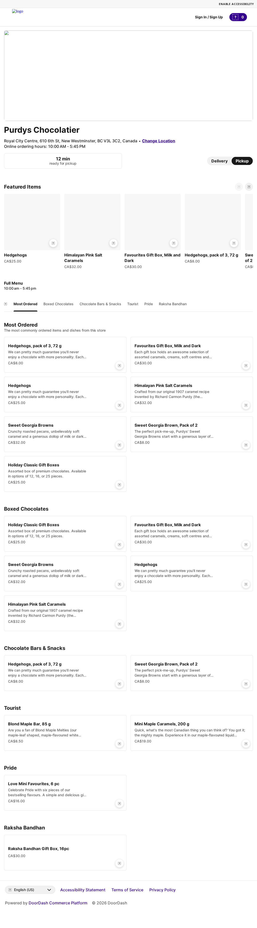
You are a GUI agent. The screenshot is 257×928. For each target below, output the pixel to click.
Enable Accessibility (236, 4)
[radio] (219, 161)
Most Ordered (25, 304)
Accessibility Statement (82, 889)
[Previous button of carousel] (239, 187)
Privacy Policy (162, 889)
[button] (32, 230)
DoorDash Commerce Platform (58, 902)
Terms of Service (127, 889)
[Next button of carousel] (249, 187)
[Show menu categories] (6, 304)
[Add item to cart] (53, 243)
